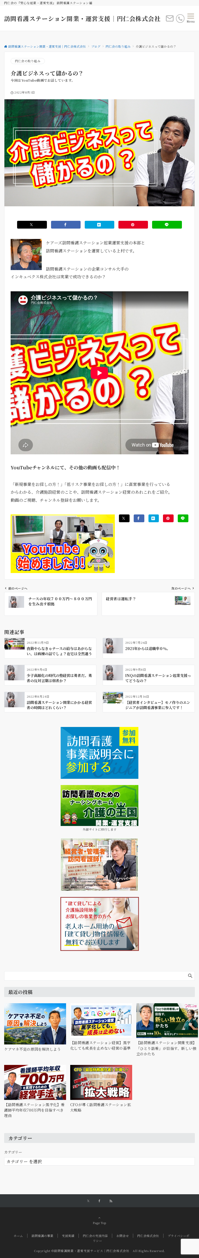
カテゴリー (13, 1152)
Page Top (99, 1223)
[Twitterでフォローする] (88, 1201)
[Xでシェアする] (32, 225)
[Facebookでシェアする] (66, 225)
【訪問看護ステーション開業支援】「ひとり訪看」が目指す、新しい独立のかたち (166, 1048)
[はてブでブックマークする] (99, 225)
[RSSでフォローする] (110, 1201)
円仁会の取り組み (27, 61)
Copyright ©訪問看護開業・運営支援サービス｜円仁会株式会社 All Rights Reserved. (99, 1251)
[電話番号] (180, 18)
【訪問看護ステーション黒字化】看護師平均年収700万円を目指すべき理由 (34, 1110)
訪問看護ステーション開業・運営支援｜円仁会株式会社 (82, 18)
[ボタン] (170, 20)
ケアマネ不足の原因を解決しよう (32, 1049)
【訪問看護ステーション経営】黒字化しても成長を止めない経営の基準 (100, 1045)
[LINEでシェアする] (167, 225)
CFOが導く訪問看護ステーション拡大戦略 (100, 1107)
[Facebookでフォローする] (99, 1201)
